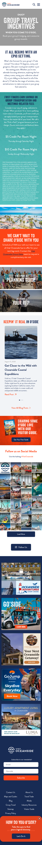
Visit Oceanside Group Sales (19, 252)
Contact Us (10, 792)
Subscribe (21, 777)
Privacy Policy (10, 813)
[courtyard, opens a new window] (21, 649)
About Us (29, 792)
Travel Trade (29, 796)
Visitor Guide (29, 809)
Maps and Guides (10, 796)
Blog (10, 800)
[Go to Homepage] (21, 750)
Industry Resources (29, 805)
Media (29, 800)
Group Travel (11, 805)
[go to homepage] (11, 4)
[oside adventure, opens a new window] (21, 578)
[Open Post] (21, 342)
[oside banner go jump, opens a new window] (21, 684)
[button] (19, 400)
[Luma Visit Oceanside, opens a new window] (21, 720)
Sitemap (11, 809)
